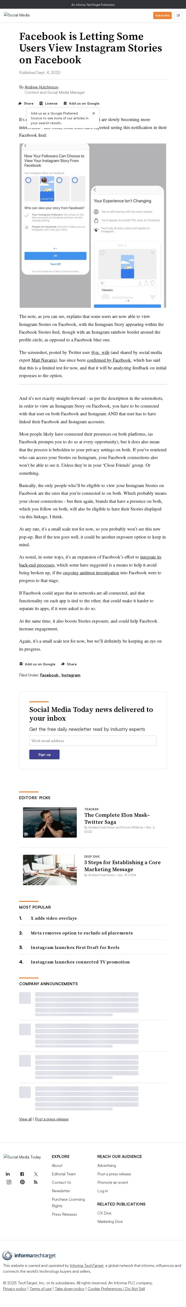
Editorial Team (64, 1173)
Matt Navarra (43, 360)
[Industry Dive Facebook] (22, 1174)
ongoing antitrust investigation (91, 572)
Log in (102, 1190)
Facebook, (50, 675)
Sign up (44, 754)
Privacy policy (14, 1288)
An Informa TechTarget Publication (93, 5)
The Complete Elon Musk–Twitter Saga (117, 818)
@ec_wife (100, 352)
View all (25, 1119)
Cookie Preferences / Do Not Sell (116, 1288)
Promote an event (112, 1182)
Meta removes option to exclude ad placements (82, 933)
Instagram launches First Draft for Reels (75, 947)
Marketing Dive (110, 1221)
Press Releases (64, 1214)
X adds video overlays (54, 918)
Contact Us (61, 1182)
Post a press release (52, 1119)
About (57, 1165)
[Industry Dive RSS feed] (36, 1182)
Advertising (106, 1165)
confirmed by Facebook (109, 360)
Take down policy (70, 1288)
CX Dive (104, 1213)
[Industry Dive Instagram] (9, 1182)
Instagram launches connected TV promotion (80, 962)
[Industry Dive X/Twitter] (36, 1174)
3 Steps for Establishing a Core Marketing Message (122, 866)
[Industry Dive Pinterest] (22, 1182)
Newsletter (61, 1190)
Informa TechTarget (86, 1265)
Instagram (71, 675)
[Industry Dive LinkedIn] (7, 1174)
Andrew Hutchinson (41, 87)
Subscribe (162, 15)
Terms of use (41, 1288)
